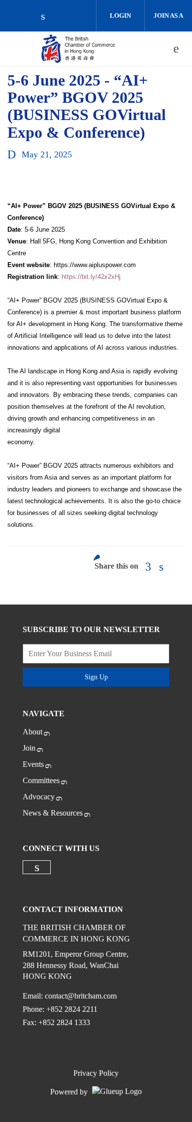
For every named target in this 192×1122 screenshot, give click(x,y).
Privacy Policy (96, 1073)
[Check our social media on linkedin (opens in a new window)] (48, 17)
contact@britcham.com (81, 996)
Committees (41, 780)
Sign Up (96, 677)
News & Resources (53, 813)
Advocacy (39, 796)
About (32, 732)
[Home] (78, 48)
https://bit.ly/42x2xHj (91, 276)
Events (33, 764)
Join (29, 748)
